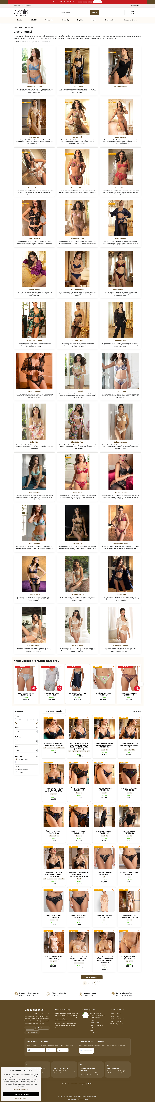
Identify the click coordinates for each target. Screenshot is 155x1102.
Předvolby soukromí (75, 1096)
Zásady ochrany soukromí (89, 1096)
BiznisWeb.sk (84, 1099)
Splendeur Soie (34, 137)
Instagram (82, 1083)
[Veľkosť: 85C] (63, 879)
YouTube (90, 1083)
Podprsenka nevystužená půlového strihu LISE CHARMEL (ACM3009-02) (54, 790)
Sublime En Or (77, 340)
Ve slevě (20, 772)
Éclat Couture (120, 239)
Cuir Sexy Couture (120, 86)
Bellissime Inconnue (120, 289)
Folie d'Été (34, 442)
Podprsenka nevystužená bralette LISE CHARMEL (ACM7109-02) (104, 745)
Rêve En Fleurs (34, 544)
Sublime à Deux (120, 594)
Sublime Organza (34, 188)
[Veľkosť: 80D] (88, 751)
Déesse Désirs (34, 594)
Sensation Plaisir (77, 289)
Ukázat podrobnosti (20, 1098)
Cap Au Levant (120, 391)
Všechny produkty (23, 759)
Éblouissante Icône (120, 544)
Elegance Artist (120, 137)
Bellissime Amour (120, 442)
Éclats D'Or (77, 544)
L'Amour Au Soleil (77, 391)
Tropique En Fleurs (34, 340)
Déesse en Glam (77, 239)
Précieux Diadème (34, 645)
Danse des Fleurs (77, 188)
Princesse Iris (34, 493)
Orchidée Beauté (77, 594)
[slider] (16, 723)
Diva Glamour (34, 239)
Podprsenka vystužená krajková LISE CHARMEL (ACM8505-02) (53, 874)
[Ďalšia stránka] (98, 983)
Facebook (73, 1083)
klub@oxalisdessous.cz (97, 1033)
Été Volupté (77, 137)
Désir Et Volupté (34, 391)
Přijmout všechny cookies (21, 1094)
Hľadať (94, 12)
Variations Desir (120, 340)
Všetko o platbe (114, 1016)
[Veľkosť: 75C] (63, 748)
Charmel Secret (120, 493)
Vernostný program (115, 1021)
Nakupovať (97, 2)
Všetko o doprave (115, 1013)
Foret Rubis (77, 493)
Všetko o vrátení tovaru (117, 1018)
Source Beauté (34, 289)
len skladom (21, 762)
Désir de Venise (121, 188)
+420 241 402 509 (95, 1023)
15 (94, 983)
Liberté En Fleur (77, 442)
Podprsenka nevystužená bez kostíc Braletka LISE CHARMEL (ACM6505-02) (79, 874)
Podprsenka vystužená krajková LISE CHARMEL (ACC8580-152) (79, 958)
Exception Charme (120, 645)
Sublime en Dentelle (34, 86)
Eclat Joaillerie (77, 86)
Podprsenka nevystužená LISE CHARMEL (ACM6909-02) (129, 745)
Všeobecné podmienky (117, 1024)
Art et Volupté (77, 645)
